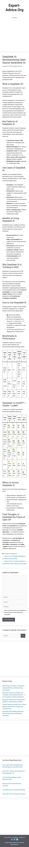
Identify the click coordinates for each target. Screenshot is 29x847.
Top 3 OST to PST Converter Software (13, 794)
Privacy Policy (7, 837)
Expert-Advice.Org (14, 7)
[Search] (23, 636)
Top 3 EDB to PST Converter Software (13, 790)
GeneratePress (14, 844)
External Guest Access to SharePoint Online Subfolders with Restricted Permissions (13, 688)
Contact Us (22, 837)
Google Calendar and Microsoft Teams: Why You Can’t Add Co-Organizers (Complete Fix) (14, 706)
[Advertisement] (14, 35)
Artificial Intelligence (11, 553)
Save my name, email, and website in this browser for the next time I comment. (15, 612)
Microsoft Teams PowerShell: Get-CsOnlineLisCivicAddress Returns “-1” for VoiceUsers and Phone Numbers (13, 695)
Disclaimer (15, 837)
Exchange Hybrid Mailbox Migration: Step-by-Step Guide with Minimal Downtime (13, 713)
